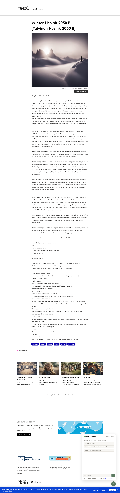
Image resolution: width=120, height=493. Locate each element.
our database (109, 478)
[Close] (118, 490)
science (63, 344)
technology (71, 344)
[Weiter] (72, 394)
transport (35, 344)
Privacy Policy (8, 491)
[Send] (113, 475)
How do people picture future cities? (93, 450)
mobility (43, 344)
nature (57, 344)
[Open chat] (113, 483)
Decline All (103, 490)
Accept (112, 490)
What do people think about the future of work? (96, 446)
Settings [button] (95, 490)
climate (50, 344)
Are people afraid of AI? (90, 443)
